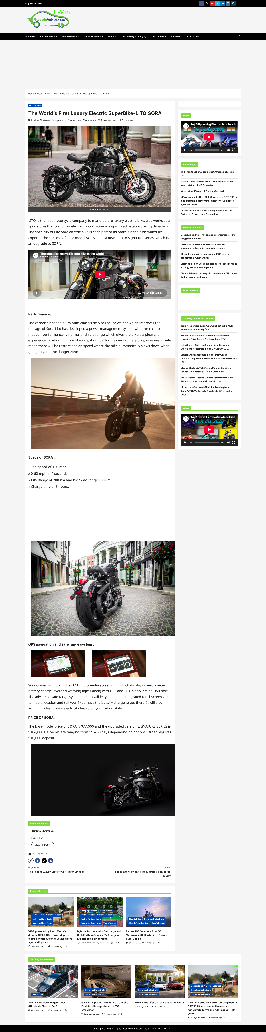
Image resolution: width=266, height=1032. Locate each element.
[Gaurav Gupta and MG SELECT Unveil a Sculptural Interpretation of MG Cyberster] (106, 981)
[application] (209, 137)
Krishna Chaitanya (40, 120)
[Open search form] (240, 36)
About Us (30, 36)
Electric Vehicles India (42, 919)
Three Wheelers (92, 36)
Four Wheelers (47, 36)
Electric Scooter (87, 914)
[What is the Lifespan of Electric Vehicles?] (160, 981)
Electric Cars (37, 994)
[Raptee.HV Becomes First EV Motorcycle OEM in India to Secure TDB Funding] (148, 912)
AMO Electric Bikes (191, 244)
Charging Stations (88, 910)
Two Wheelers (69, 36)
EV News (175, 36)
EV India (112, 36)
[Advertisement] (133, 63)
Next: (143, 871)
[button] (31, 860)
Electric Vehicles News (42, 923)
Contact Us (193, 36)
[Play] (184, 150)
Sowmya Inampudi (38, 946)
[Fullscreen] (233, 150)
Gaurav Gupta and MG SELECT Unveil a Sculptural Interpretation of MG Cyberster (104, 1006)
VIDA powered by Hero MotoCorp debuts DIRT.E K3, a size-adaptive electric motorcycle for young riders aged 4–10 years (209, 201)
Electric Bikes (35, 105)
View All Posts (43, 844)
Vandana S (132, 942)
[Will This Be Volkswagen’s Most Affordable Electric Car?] (53, 981)
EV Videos (158, 36)
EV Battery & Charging (134, 36)
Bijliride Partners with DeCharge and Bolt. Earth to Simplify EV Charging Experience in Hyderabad (99, 935)
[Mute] (228, 150)
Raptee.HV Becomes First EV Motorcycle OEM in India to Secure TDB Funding (146, 935)
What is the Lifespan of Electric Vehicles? (202, 191)
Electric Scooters (54, 914)
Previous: (56, 869)
